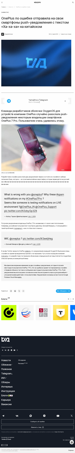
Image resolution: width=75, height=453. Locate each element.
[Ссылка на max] (8, 350)
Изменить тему (36, 427)
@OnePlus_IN (27, 206)
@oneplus (36, 194)
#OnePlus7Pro (34, 198)
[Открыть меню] (2, 2)
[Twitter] (19, 291)
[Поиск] (73, 2)
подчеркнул (18, 228)
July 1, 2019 (32, 216)
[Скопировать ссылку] (23, 291)
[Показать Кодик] (72, 442)
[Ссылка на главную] (5, 339)
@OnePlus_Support (45, 206)
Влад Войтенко (9, 34)
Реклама (22, 363)
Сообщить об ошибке (37, 421)
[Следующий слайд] (73, 299)
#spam (60, 194)
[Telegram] (11, 291)
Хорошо (71, 450)
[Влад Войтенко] (2, 34)
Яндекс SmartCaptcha (59, 431)
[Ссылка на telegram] (2, 350)
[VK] (15, 291)
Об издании (22, 360)
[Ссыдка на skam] (4, 445)
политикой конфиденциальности (24, 431)
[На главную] (37, 2)
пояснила (4, 256)
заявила (27, 251)
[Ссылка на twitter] (17, 350)
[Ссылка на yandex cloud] (7, 439)
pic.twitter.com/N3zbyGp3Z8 (20, 210)
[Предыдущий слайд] (68, 299)
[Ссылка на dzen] (11, 350)
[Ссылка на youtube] (14, 350)
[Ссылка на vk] (5, 350)
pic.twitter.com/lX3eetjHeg (38, 238)
